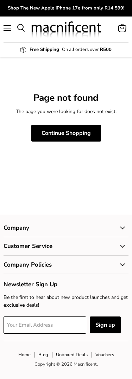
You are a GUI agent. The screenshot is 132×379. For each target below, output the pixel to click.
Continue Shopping (66, 133)
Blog (43, 355)
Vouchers (104, 355)
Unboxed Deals (72, 355)
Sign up (105, 325)
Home (24, 355)
